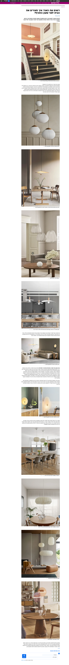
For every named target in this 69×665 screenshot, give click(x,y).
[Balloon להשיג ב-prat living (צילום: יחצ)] (40, 244)
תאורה (59, 648)
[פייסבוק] (10, 3)
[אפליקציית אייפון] (13, 3)
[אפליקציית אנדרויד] (15, 3)
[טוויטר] (12, 3)
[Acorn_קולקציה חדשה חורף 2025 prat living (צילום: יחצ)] (40, 121)
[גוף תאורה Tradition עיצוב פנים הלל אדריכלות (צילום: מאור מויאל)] (40, 452)
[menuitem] (53, 1)
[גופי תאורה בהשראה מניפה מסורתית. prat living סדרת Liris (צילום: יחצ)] (40, 52)
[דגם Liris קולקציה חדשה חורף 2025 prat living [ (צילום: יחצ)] (40, 402)
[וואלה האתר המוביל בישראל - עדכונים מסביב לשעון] (58, 1)
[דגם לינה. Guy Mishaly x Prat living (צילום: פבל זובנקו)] (40, 610)
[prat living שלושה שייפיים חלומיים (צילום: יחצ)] (40, 554)
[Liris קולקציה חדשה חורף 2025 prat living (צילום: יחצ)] (40, 351)
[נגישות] (1, 1)
